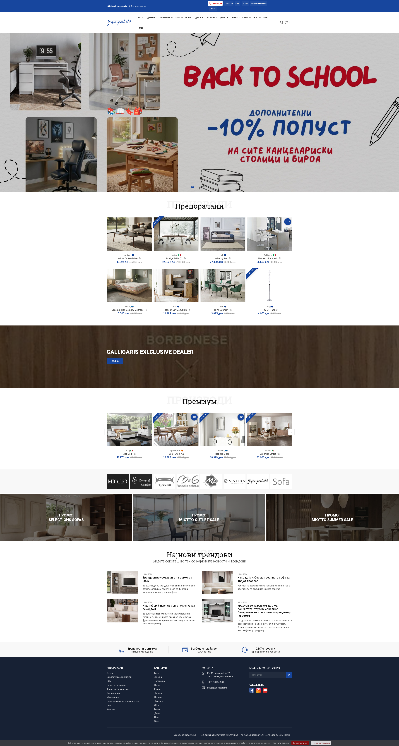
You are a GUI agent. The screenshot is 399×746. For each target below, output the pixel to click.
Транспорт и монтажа (118, 689)
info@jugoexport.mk (217, 687)
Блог (238, 4)
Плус (265, 18)
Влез (140, 18)
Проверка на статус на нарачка (123, 701)
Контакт (213, 9)
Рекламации (113, 693)
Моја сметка (113, 697)
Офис (235, 18)
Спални (211, 18)
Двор (256, 18)
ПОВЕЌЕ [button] (115, 361)
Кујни (188, 18)
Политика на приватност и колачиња (219, 735)
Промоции (217, 4)
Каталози (229, 4)
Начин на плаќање (116, 685)
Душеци (223, 18)
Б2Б (109, 681)
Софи (178, 18)
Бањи (245, 18)
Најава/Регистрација (118, 6)
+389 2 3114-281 (215, 682)
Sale (141, 28)
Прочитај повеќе (281, 743)
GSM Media (284, 735)
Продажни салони (259, 4)
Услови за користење (185, 735)
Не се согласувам (321, 743)
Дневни (151, 18)
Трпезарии (165, 18)
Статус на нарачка (138, 6)
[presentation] (107, 432)
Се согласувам (300, 743)
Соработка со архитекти (119, 677)
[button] (192, 187)
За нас (245, 4)
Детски (199, 18)
